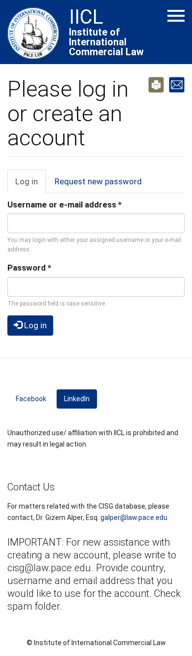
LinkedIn (80, 399)
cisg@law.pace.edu (49, 568)
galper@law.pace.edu (133, 517)
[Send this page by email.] (177, 84)
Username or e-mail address (64, 204)
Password (29, 268)
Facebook (31, 399)
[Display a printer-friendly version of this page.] (156, 84)
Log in (30, 184)
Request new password (98, 181)
